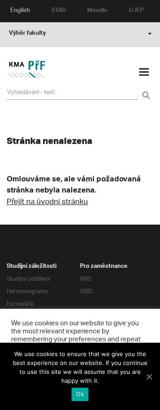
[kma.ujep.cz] (26, 76)
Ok (80, 394)
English (20, 11)
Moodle (97, 11)
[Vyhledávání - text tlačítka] (145, 90)
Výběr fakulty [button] (27, 34)
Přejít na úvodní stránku (47, 202)
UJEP (136, 11)
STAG (59, 11)
